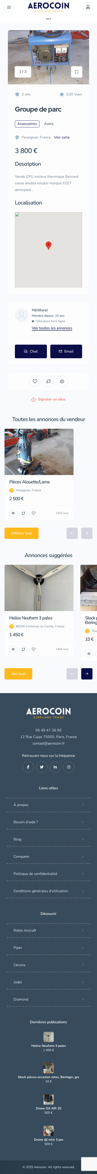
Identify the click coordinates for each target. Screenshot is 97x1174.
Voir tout (18, 673)
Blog (17, 839)
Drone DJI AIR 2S (48, 1108)
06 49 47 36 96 (48, 730)
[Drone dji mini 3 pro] (49, 1131)
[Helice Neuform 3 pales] (49, 1037)
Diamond (21, 999)
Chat (34, 351)
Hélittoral (40, 310)
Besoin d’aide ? (26, 822)
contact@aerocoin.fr (48, 743)
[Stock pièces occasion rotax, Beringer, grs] (49, 1068)
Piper (18, 947)
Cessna (19, 964)
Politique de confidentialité (35, 873)
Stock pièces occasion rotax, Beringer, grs (48, 1077)
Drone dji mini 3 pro (48, 1139)
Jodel (18, 982)
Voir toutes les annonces (52, 328)
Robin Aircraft (25, 930)
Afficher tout (21, 533)
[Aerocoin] (48, 7)
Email (69, 351)
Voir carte (62, 137)
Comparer (22, 856)
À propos (21, 804)
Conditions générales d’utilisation (41, 891)
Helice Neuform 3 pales (48, 1045)
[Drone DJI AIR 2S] (49, 1099)
